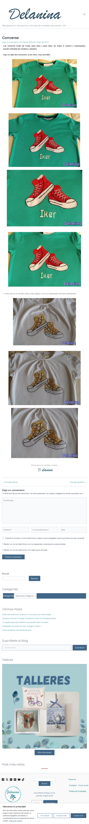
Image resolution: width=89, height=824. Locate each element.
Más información (44, 752)
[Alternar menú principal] (84, 14)
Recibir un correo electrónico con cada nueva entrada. (26, 550)
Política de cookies (15, 821)
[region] (44, 813)
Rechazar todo (61, 816)
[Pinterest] (15, 779)
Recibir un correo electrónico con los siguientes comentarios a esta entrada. (35, 544)
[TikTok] (23, 779)
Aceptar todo (78, 816)
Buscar (5, 573)
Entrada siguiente (78, 482)
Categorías (8, 595)
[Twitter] (7, 779)
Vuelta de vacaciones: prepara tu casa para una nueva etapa (26, 614)
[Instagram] (11, 779)
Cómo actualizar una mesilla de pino (16, 630)
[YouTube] (19, 779)
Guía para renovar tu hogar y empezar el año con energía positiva (29, 618)
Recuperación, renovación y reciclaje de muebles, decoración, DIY (34, 25)
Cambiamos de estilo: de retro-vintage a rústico (21, 626)
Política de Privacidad (76, 791)
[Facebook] (3, 779)
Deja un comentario (10, 42)
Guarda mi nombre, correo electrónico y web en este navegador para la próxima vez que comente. (45, 538)
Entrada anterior (10, 482)
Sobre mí (72, 779)
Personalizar (45, 816)
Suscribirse (79, 647)
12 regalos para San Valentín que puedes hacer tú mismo (25, 622)
